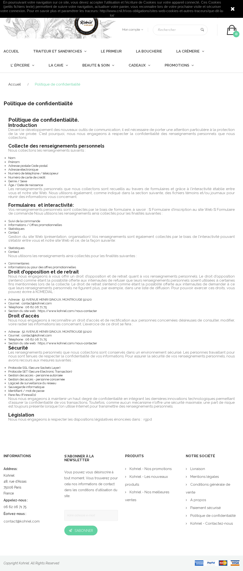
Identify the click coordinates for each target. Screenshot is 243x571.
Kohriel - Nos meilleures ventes (147, 496)
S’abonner (84, 531)
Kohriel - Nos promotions (150, 469)
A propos (197, 500)
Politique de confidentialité (212, 515)
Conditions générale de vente (208, 488)
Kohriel (24, 563)
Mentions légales (204, 477)
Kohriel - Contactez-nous (211, 523)
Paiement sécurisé (205, 508)
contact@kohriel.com (22, 521)
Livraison (197, 469)
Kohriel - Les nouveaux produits (146, 481)
